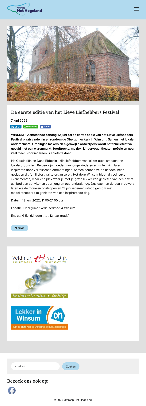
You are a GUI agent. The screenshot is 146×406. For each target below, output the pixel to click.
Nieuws (20, 227)
